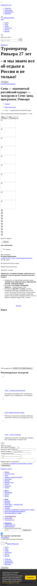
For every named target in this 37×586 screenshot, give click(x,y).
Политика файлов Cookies (13, 513)
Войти (9, 544)
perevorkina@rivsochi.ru (24, 258)
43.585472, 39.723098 (22, 368)
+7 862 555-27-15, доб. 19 (9, 258)
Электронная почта (7, 453)
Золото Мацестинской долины (14, 412)
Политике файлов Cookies (10, 583)
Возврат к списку (6, 469)
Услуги (7, 29)
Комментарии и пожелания (9, 461)
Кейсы (7, 496)
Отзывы (7, 508)
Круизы (7, 31)
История (7, 501)
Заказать (18, 305)
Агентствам (8, 10)
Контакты (8, 13)
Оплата (7, 487)
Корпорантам (9, 12)
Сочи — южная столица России (15, 390)
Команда (7, 503)
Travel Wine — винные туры (14, 504)
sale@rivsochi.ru (10, 526)
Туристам (8, 8)
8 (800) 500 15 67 (6, 5)
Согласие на (7, 463)
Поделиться (14, 118)
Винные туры (9, 482)
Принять (30, 578)
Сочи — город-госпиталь (13, 434)
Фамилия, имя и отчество (9, 449)
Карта (5, 118)
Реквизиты (8, 506)
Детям (7, 26)
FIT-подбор (5, 82)
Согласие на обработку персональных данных (19, 509)
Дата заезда (4, 447)
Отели (7, 23)
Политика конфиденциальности (15, 511)
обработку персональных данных (22, 463)
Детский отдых (9, 474)
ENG (2, 19)
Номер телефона (6, 451)
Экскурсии (8, 28)
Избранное (15, 544)
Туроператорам (9, 520)
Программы (8, 492)
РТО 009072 (5, 537)
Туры (6, 24)
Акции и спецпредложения (13, 477)
